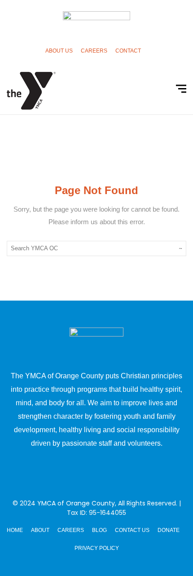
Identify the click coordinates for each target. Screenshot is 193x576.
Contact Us (132, 530)
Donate (169, 530)
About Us (59, 51)
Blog (99, 530)
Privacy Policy (97, 548)
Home (15, 530)
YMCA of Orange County (76, 503)
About (40, 530)
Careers (94, 51)
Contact (128, 51)
